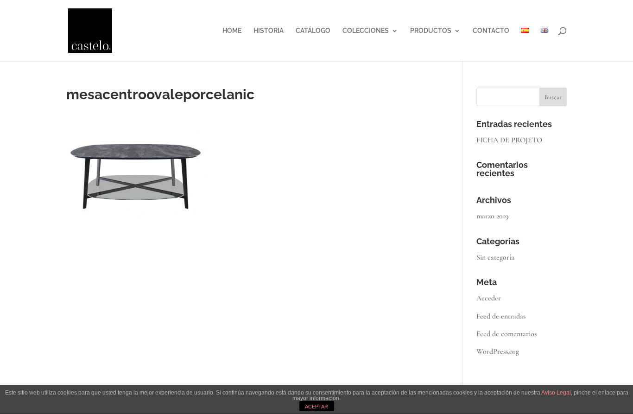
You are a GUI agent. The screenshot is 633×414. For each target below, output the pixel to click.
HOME (231, 30)
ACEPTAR (316, 406)
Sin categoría (495, 257)
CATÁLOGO (313, 30)
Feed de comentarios (506, 333)
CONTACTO (491, 30)
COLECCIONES (365, 30)
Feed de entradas (500, 316)
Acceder (488, 298)
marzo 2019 (492, 216)
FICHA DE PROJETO (509, 140)
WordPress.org (497, 351)
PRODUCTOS (430, 30)
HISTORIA (268, 30)
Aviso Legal (556, 392)
